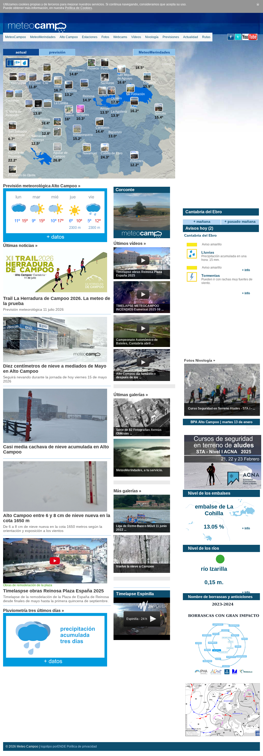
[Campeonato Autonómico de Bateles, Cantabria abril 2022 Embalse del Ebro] (143, 332)
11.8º (33, 87)
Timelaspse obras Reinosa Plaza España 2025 (53, 590)
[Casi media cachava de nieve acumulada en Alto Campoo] (55, 442)
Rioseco (93, 68)
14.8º (73, 74)
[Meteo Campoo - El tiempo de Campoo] (37, 30)
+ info (246, 270)
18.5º (139, 68)
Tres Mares (18, 83)
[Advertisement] (55, 689)
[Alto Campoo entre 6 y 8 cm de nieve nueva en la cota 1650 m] (55, 510)
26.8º (57, 160)
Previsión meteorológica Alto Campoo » (41, 186)
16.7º (58, 90)
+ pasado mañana (240, 221)
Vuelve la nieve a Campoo (135, 566)
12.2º (134, 165)
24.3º (105, 157)
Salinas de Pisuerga (38, 137)
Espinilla (71, 91)
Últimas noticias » (20, 245)
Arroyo (104, 108)
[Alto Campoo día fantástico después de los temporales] (143, 366)
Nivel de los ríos (203, 548)
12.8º (46, 133)
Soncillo (160, 113)
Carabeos (102, 127)
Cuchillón (12, 100)
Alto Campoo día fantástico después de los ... (136, 375)
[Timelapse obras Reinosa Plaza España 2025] (143, 264)
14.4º (100, 131)
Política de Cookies (78, 8)
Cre (45, 83)
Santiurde (107, 83)
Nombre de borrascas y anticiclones (220, 596)
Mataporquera (83, 135)
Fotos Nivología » (199, 360)
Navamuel (90, 153)
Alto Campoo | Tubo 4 (138, 189)
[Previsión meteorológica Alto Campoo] (55, 241)
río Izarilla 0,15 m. (214, 573)
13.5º (104, 112)
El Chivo (35, 83)
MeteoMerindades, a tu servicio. (139, 470)
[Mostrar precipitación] (24, 63)
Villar (57, 86)
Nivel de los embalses (209, 493)
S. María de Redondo (14, 113)
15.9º (147, 86)
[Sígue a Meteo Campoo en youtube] (249, 39)
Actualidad (190, 37)
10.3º (80, 119)
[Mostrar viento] (17, 63)
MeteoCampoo (15, 37)
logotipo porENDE (53, 746)
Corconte (149, 82)
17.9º (115, 102)
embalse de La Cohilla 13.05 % (214, 510)
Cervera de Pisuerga (16, 154)
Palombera (77, 70)
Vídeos (136, 37)
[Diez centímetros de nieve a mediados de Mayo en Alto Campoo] (55, 361)
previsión (57, 52)
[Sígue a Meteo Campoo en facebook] (231, 39)
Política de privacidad (82, 746)
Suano (69, 115)
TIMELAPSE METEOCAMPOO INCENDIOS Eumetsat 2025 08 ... (140, 307)
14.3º (87, 100)
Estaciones (89, 37)
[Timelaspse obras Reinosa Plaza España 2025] (55, 582)
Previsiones (171, 37)
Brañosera (42, 119)
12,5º (35, 143)
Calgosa (36, 109)
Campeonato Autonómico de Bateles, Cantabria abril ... (137, 341)
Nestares (82, 115)
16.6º (121, 82)
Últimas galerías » (131, 395)
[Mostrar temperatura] (10, 63)
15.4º (159, 117)
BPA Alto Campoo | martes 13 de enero (221, 422)
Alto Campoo (69, 37)
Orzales (116, 98)
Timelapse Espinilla (135, 594)
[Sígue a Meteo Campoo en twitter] (238, 39)
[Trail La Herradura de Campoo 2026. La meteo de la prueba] (55, 293)
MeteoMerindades (42, 37)
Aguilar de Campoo (60, 154)
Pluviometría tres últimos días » (33, 610)
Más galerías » (127, 491)
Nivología (151, 37)
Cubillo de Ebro (112, 153)
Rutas (206, 37)
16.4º (45, 123)
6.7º (11, 139)
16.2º (134, 111)
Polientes (136, 161)
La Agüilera (119, 111)
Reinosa (89, 96)
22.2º (12, 160)
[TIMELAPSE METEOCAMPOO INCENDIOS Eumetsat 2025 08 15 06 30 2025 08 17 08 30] (143, 298)
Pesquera (107, 68)
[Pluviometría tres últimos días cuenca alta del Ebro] (55, 665)
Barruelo (44, 129)
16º (67, 119)
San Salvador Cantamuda (17, 133)
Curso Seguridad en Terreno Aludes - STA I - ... (221, 408)
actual (21, 52)
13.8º (37, 113)
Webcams (120, 37)
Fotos (105, 37)
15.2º (77, 139)
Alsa (138, 64)
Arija (133, 107)
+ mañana (201, 221)
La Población (135, 94)
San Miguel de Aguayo (125, 76)
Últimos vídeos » (130, 243)
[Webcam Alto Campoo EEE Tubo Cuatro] (142, 229)
